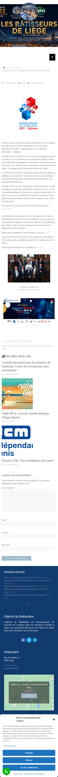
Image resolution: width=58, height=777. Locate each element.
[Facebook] (23, 640)
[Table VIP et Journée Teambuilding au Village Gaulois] (17, 380)
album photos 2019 (33, 290)
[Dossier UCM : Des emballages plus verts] (17, 427)
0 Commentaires (37, 83)
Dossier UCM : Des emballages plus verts (27, 460)
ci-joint (47, 232)
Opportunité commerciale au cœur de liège (20, 586)
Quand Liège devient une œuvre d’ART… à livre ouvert (24, 595)
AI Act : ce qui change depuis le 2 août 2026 (20, 577)
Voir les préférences (29, 767)
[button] (54, 719)
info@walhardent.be (11, 668)
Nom (4, 520)
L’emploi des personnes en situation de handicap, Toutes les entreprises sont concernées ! (26, 366)
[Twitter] (29, 640)
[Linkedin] (34, 640)
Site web (5, 545)
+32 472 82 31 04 (10, 665)
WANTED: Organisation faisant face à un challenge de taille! (27, 347)
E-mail (5, 532)
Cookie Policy (18, 774)
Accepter (29, 753)
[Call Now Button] (6, 771)
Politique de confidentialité (33, 774)
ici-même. (39, 247)
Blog (23, 83)
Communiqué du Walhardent (17, 341)
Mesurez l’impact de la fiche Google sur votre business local (27, 580)
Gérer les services (10, 746)
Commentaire (8, 488)
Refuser (29, 760)
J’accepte (29, 696)
